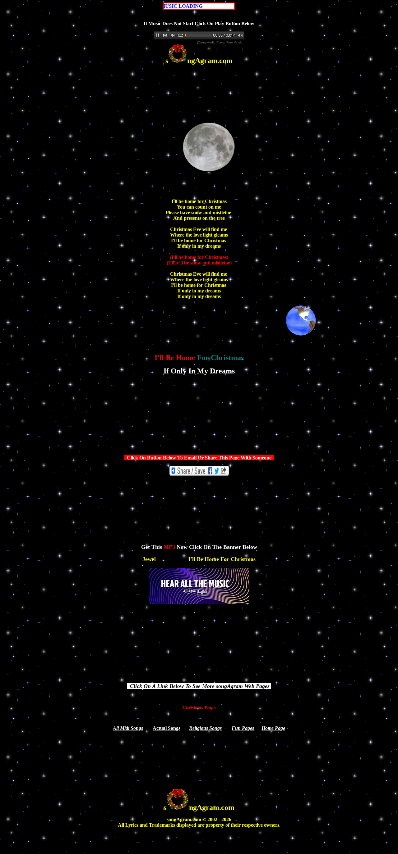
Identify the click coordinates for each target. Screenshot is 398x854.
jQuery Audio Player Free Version (220, 42)
